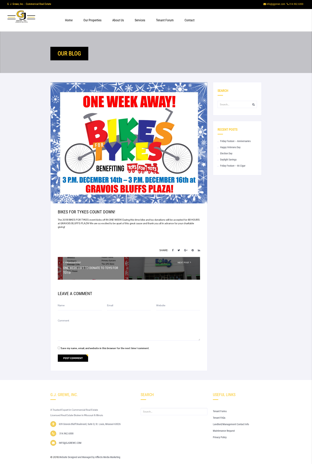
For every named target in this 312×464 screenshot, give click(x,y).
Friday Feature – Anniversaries (235, 141)
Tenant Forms (220, 411)
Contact (189, 20)
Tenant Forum (165, 20)
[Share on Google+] (185, 250)
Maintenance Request (224, 430)
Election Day (226, 153)
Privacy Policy (220, 437)
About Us (118, 20)
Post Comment (73, 358)
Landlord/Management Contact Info (231, 424)
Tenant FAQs (219, 417)
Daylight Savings (228, 159)
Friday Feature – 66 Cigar (232, 165)
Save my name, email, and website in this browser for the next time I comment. (105, 348)
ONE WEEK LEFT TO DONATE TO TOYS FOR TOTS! (90, 270)
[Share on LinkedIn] (199, 250)
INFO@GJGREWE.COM (70, 442)
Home (69, 20)
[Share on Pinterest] (193, 250)
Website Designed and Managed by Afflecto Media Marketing (89, 457)
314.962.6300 (296, 4)
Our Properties (92, 20)
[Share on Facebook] (173, 250)
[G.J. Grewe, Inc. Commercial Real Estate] (32, 20)
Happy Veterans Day (230, 147)
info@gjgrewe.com (275, 4)
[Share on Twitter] (179, 250)
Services (140, 20)
